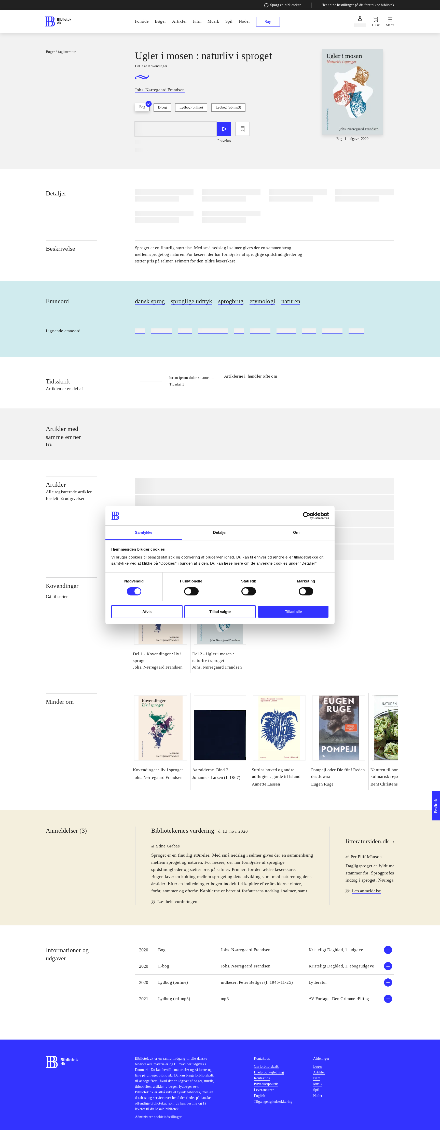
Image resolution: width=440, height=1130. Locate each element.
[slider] (352, 95)
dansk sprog (150, 301)
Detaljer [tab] (220, 532)
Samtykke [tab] (144, 532)
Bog (142, 107)
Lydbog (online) (191, 107)
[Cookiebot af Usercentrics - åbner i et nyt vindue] (306, 516)
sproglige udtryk (191, 301)
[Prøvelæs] (224, 129)
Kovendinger (62, 585)
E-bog (162, 107)
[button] (264, 950)
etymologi (262, 301)
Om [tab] (296, 532)
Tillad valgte (220, 611)
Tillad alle (293, 611)
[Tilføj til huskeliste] (242, 129)
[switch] (191, 591)
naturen (290, 301)
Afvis (147, 611)
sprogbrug (230, 301)
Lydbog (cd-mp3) (228, 107)
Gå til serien (57, 596)
